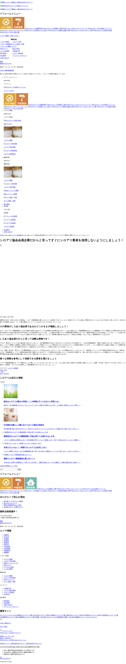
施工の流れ (16, 48)
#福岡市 (6, 535)
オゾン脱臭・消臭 (18, 44)
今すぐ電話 (3, 626)
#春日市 (6, 544)
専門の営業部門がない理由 (12, 505)
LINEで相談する (5, 623)
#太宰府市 (7, 546)
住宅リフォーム (9, 579)
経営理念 (7, 601)
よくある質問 (4, 51)
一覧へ (2, 372)
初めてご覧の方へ (6, 638)
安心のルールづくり (10, 503)
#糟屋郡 (6, 552)
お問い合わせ (4, 58)
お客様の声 (16, 51)
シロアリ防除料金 (6, 44)
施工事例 (3, 53)
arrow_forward (4, 373)
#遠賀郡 (6, 541)
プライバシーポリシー (19, 55)
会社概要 (7, 603)
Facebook (6, 594)
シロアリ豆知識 (17, 53)
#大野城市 (7, 548)
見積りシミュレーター (11, 563)
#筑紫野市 (7, 550)
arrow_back (3, 370)
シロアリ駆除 (4, 42)
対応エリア (4, 48)
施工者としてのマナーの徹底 (13, 501)
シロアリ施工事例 (9, 590)
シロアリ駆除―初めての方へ (9, 36)
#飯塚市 (6, 542)
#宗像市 (6, 539)
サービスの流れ (9, 567)
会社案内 (3, 55)
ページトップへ (6, 631)
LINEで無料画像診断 (7, 70)
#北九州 (6, 537)
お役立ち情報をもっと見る (9, 466)
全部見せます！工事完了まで (13, 507)
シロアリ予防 (16, 42)
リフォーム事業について (8, 46)
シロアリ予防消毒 (9, 561)
